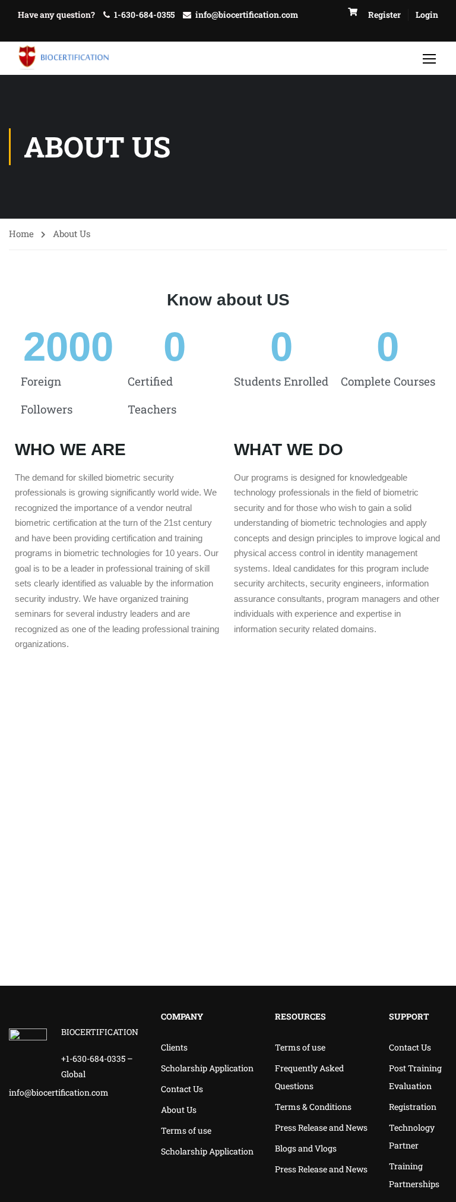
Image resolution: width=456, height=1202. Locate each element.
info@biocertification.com (246, 14)
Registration (412, 1106)
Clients (174, 1047)
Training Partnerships (414, 1175)
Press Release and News (321, 1127)
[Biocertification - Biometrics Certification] (64, 58)
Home (21, 233)
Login (427, 14)
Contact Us (182, 1088)
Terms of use (186, 1130)
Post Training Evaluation (415, 1076)
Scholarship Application (207, 1068)
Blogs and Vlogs (306, 1148)
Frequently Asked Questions (309, 1076)
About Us (179, 1109)
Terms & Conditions (313, 1106)
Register (384, 14)
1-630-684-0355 (144, 14)
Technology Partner (412, 1136)
